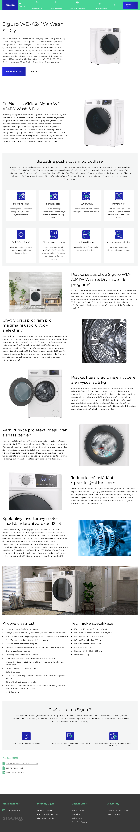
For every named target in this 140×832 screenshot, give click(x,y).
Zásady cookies (114, 814)
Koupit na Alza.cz (14, 71)
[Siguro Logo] (10, 5)
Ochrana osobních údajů (118, 810)
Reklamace (77, 818)
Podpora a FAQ (78, 810)
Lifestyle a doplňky (45, 818)
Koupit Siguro (128, 5)
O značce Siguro (79, 822)
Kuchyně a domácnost (47, 814)
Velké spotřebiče (44, 810)
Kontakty (76, 814)
